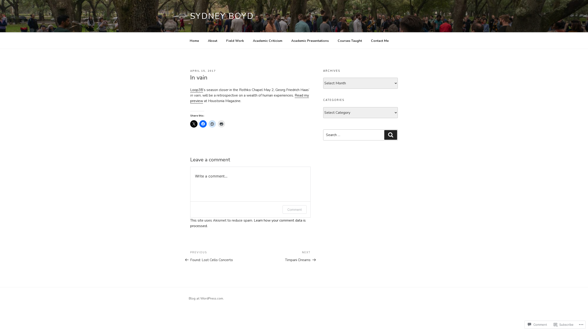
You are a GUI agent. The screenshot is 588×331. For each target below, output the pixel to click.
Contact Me (380, 41)
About (212, 41)
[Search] (390, 135)
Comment (294, 209)
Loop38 (196, 89)
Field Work (235, 41)
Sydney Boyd (222, 16)
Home (194, 41)
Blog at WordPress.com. (206, 298)
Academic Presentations (310, 41)
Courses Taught (350, 41)
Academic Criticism (267, 41)
